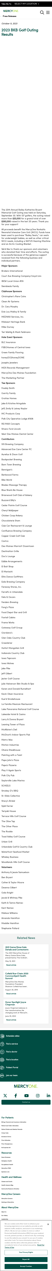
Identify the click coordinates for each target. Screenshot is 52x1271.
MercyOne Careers (6, 1198)
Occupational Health (7, 1164)
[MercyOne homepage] (11, 12)
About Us (3, 1212)
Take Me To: (6, 4)
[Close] (48, 1224)
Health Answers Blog (7, 1185)
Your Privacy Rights (26, 1252)
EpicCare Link (5, 1171)
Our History (4, 1215)
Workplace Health (6, 1161)
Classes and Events (6, 1181)
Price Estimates (5, 1140)
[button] (48, 11)
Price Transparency (6, 1144)
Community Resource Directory (10, 1188)
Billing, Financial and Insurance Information (13, 1122)
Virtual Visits (4, 1133)
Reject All (25, 1259)
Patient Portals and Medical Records (11, 1129)
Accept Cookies (26, 1266)
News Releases (5, 1157)
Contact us (26, 1102)
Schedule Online (6, 1136)
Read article (26, 956)
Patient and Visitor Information (10, 1125)
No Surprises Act (6, 1147)
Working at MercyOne (7, 1202)
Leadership (4, 1219)
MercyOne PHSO (6, 1168)
